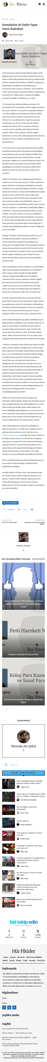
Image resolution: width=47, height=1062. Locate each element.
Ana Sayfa (5, 19)
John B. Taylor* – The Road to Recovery (17, 1033)
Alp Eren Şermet (26, 905)
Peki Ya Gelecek (23, 821)
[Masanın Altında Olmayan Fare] (23, 634)
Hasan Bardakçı (26, 825)
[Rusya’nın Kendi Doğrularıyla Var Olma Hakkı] (8, 902)
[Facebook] (4, 1007)
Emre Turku (24, 813)
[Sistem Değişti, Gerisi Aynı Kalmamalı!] (8, 810)
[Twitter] (14, 1007)
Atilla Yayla (24, 852)
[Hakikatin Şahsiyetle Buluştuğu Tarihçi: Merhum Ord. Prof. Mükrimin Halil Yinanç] (8, 888)
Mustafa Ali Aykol (16, 34)
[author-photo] (18, 786)
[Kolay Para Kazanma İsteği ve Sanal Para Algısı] (23, 681)
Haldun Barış (24, 839)
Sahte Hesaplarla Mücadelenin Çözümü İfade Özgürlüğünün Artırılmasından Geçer (23, 604)
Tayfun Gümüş (25, 893)
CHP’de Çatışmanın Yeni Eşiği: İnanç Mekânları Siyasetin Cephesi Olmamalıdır (31, 860)
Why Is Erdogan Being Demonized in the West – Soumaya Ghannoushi (20, 1045)
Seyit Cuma (24, 866)
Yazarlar (12, 19)
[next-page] (7, 709)
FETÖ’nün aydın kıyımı (9, 522)
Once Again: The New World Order (15, 1029)
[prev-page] (3, 709)
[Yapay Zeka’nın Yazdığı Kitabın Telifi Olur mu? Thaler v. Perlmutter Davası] (8, 797)
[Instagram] (9, 1007)
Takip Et (23, 930)
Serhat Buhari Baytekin (28, 800)
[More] (32, 509)
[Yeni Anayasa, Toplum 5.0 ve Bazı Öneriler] (8, 835)
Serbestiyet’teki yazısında (11, 435)
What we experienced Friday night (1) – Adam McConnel (19, 1038)
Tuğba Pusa (24, 787)
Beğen (9, 930)
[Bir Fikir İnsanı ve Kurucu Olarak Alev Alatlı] (8, 875)
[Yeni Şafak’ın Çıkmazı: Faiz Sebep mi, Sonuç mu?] (8, 848)
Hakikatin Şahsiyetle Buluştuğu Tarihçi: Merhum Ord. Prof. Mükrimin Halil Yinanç (29, 887)
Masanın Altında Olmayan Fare (23, 654)
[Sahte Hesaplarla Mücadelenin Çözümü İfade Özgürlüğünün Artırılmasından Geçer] (23, 586)
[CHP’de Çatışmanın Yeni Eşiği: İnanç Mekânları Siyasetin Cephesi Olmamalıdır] (8, 861)
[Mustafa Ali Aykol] (5, 34)
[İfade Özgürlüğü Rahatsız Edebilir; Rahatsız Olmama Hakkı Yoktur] (8, 784)
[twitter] (23, 550)
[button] (9, 765)
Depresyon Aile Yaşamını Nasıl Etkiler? (34, 523)
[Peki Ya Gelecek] (8, 823)
